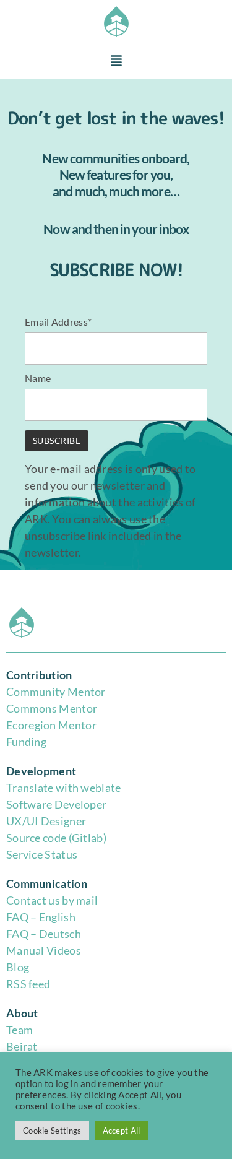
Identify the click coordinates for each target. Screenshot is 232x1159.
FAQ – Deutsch (43, 933)
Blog (17, 967)
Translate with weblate (63, 787)
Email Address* (58, 322)
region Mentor (60, 725)
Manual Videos (43, 950)
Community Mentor (56, 691)
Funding (26, 742)
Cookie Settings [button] (52, 1130)
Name (38, 378)
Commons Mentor (51, 708)
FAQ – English (40, 917)
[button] (116, 61)
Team (19, 1029)
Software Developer (56, 804)
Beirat (22, 1046)
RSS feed (28, 984)
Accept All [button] (121, 1130)
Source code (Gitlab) (56, 837)
